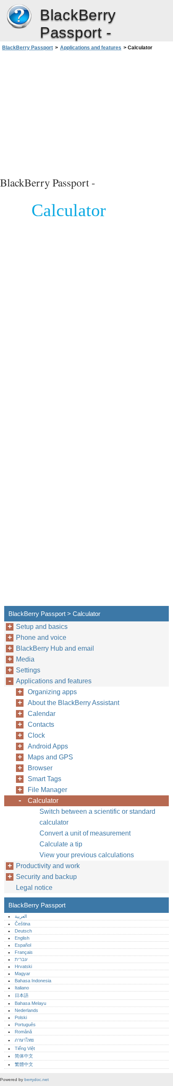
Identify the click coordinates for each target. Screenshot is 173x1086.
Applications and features (90, 48)
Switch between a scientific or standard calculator (97, 817)
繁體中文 (24, 1064)
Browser (40, 768)
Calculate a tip (60, 844)
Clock (36, 735)
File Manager (47, 789)
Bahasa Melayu (30, 1003)
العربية (21, 916)
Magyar (22, 973)
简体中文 (24, 1055)
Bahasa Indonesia (33, 980)
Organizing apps (52, 691)
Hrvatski (23, 966)
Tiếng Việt (25, 1048)
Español (23, 945)
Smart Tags (44, 778)
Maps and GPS (50, 757)
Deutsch (23, 930)
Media (25, 659)
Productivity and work (48, 865)
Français (24, 952)
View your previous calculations (86, 855)
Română (23, 1031)
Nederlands (26, 1010)
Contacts (41, 724)
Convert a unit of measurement (85, 833)
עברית (21, 959)
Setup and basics (42, 626)
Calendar (41, 713)
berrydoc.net (36, 1079)
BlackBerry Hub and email (55, 648)
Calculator (43, 800)
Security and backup (46, 876)
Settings (28, 670)
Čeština (22, 923)
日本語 (22, 995)
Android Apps (48, 746)
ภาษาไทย (24, 1040)
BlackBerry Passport (18, 16)
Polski (21, 1017)
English (22, 937)
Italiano (22, 987)
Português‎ (25, 1024)
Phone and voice (41, 637)
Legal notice (34, 887)
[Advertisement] (86, 112)
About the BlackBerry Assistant (73, 702)
